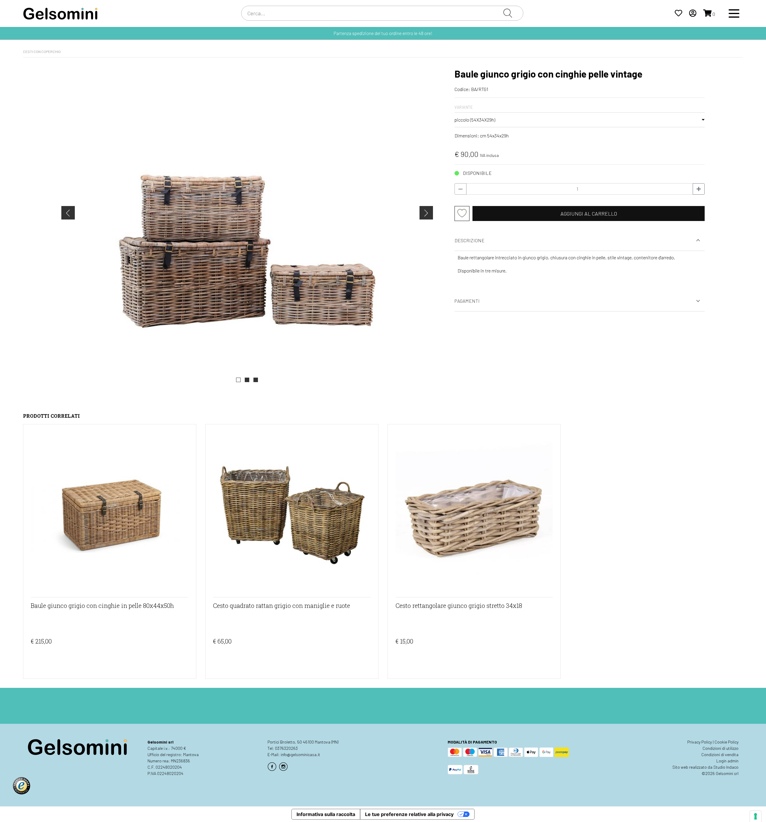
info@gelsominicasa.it (300, 754)
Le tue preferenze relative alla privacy (409, 814)
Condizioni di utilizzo (720, 748)
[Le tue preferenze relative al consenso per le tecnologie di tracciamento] (755, 816)
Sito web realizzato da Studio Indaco (705, 767)
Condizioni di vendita (719, 754)
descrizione (469, 240)
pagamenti (467, 301)
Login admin (727, 760)
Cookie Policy (726, 741)
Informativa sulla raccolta (326, 814)
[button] (238, 380)
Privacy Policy (699, 741)
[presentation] (68, 212)
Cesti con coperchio (42, 51)
